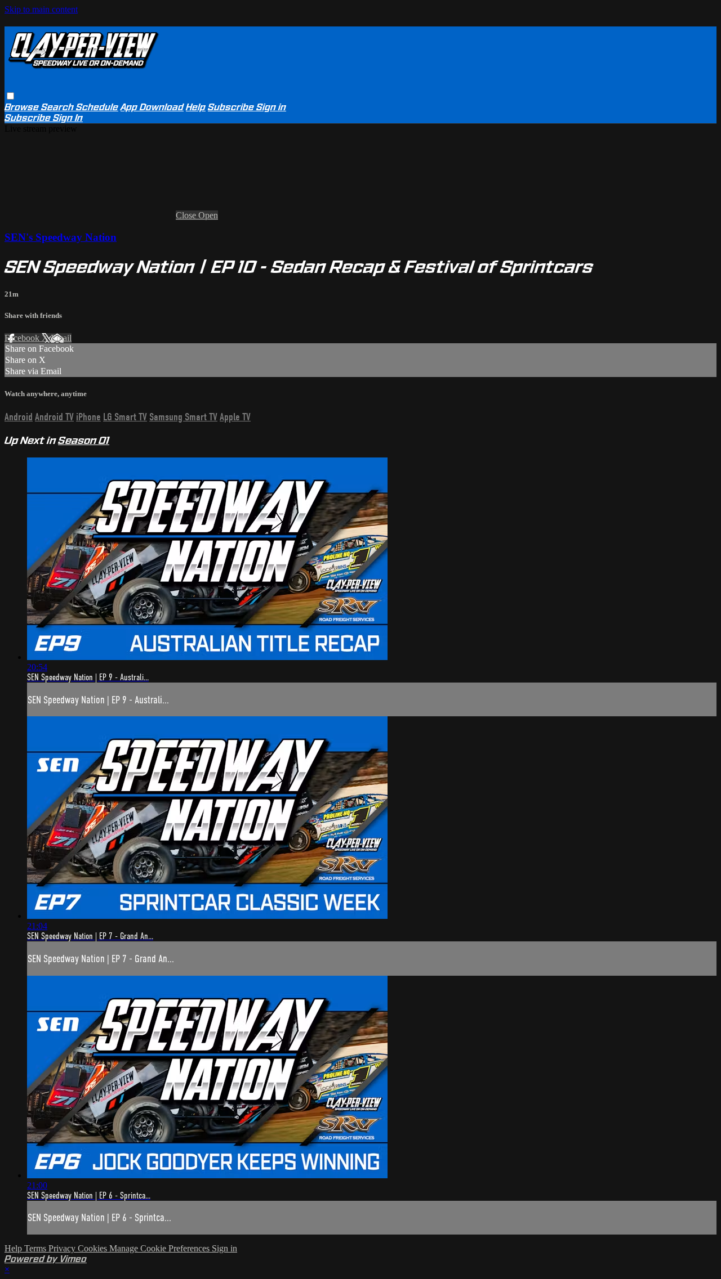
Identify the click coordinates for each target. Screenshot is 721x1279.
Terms (36, 1248)
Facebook (23, 338)
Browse (23, 107)
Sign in (271, 107)
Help (196, 107)
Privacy (63, 1248)
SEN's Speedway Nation (61, 237)
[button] (10, 96)
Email (61, 338)
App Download (152, 107)
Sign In (68, 118)
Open (208, 215)
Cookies (93, 1248)
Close (187, 215)
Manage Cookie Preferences (160, 1248)
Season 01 (83, 440)
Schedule (97, 107)
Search (58, 107)
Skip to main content (41, 9)
